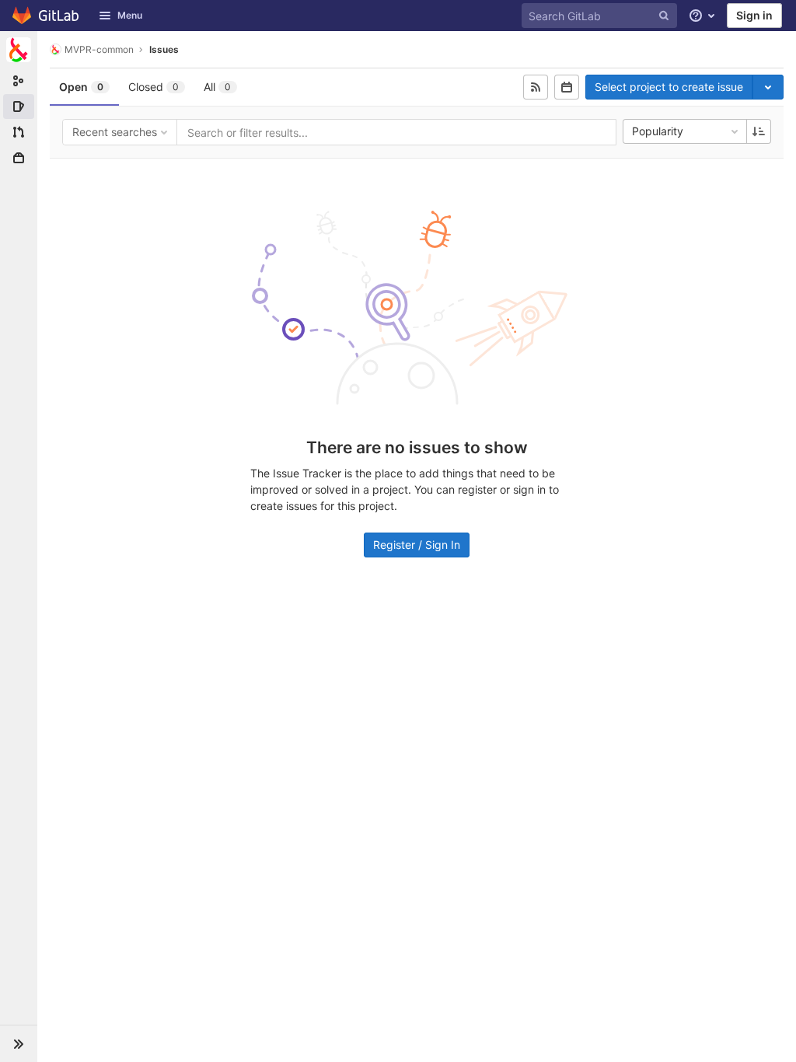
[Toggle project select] (768, 87)
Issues (164, 49)
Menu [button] (129, 15)
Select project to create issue (669, 86)
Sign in (754, 15)
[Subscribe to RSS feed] (535, 87)
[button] (18, 1043)
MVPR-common (99, 49)
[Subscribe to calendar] (566, 87)
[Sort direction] (758, 131)
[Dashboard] (46, 15)
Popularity (657, 131)
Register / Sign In (416, 544)
